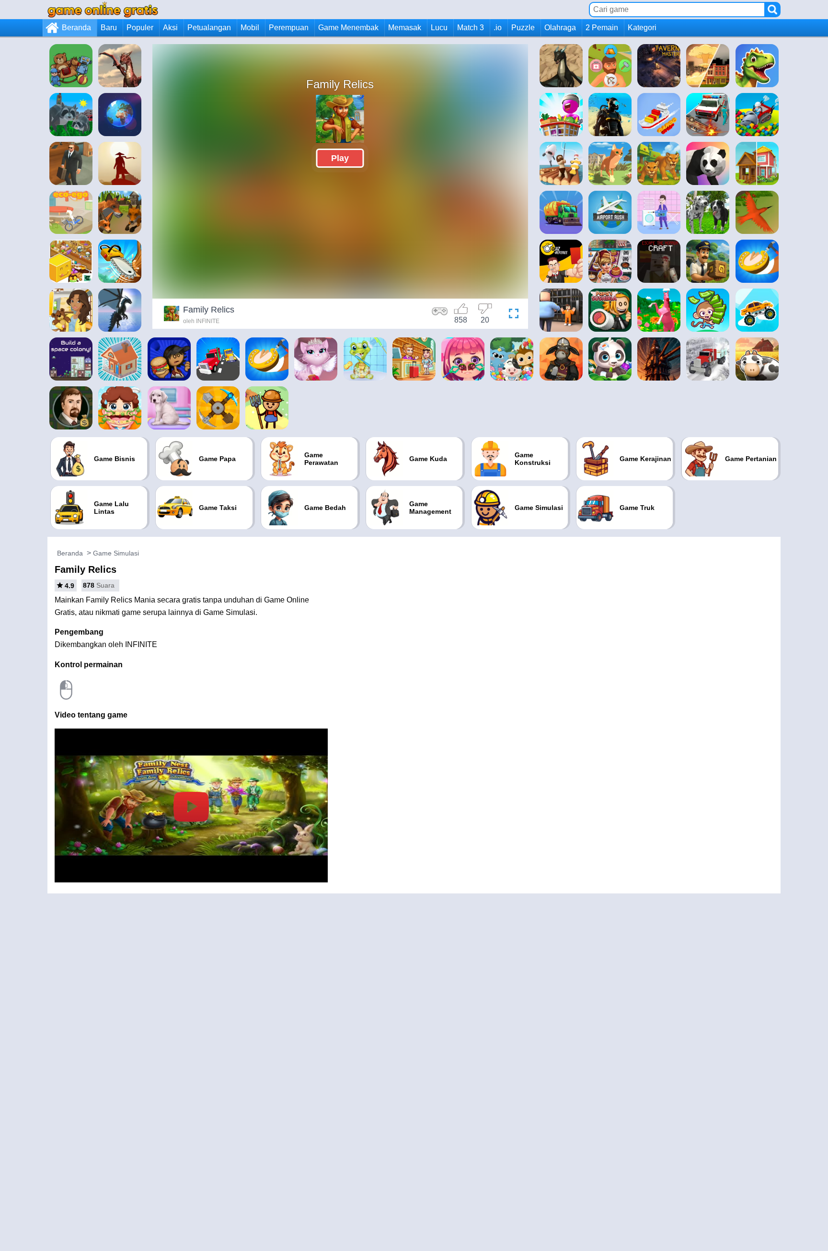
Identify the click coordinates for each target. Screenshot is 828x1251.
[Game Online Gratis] (102, 9)
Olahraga (560, 27)
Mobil (250, 27)
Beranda (76, 27)
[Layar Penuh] (511, 314)
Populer (139, 27)
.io (498, 27)
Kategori (642, 27)
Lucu (439, 27)
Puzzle (523, 27)
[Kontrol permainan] (440, 314)
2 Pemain (602, 27)
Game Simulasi (116, 553)
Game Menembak (348, 27)
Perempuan (289, 27)
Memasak (404, 27)
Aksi (170, 27)
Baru (109, 27)
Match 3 (470, 27)
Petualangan (209, 27)
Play (340, 158)
